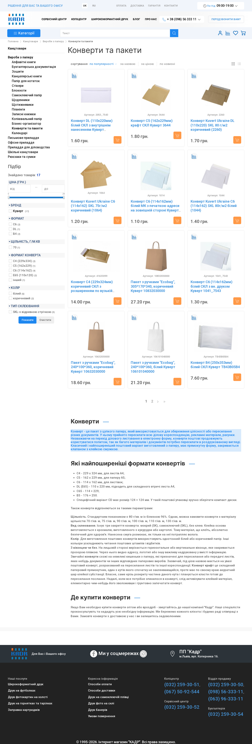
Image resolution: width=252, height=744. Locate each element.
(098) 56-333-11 (225, 691)
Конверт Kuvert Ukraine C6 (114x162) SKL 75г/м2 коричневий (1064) (93, 205)
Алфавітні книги (24, 62)
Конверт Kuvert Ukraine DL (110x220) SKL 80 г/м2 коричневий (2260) (212, 125)
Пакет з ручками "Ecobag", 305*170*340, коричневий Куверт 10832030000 (153, 286)
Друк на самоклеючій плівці (108, 697)
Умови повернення (101, 716)
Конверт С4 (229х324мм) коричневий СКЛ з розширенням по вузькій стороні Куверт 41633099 (92, 288)
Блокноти (19, 90)
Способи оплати (100, 684)
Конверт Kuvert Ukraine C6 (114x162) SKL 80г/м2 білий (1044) (214, 205)
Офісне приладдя (21, 142)
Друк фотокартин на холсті (28, 697)
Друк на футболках (21, 690)
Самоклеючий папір (27, 95)
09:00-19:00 (220, 5)
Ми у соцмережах (118, 653)
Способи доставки (101, 690)
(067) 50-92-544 (181, 691)
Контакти (171, 5)
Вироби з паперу (20, 57)
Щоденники (21, 100)
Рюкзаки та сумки (21, 157)
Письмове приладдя (23, 138)
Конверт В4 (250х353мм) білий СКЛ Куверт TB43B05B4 (215, 364)
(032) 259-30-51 (181, 684)
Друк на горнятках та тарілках (30, 703)
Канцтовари (17, 48)
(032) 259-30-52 (181, 707)
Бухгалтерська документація (34, 67)
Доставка (137, 5)
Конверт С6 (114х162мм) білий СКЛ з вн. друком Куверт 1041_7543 (212, 286)
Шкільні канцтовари (23, 152)
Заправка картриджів (24, 710)
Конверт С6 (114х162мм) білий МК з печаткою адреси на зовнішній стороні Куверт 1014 (155, 208)
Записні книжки (24, 114)
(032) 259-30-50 (225, 684)
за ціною (147, 64)
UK (84, 5)
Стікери (17, 86)
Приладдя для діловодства (29, 147)
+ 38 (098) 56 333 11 (181, 19)
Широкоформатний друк (25, 684)
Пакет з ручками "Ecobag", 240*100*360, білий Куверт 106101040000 (153, 366)
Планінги (18, 109)
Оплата (121, 5)
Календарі (19, 133)
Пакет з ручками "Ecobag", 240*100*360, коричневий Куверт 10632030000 (93, 366)
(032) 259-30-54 (225, 714)
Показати (27, 319)
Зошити (18, 71)
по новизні (167, 64)
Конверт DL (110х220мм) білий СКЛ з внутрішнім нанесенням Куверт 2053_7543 (92, 127)
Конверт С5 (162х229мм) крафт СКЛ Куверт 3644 (152, 123)
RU (94, 5)
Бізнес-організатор (26, 123)
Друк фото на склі (101, 703)
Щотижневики (22, 105)
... (36, 186)
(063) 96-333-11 (225, 699)
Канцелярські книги (27, 76)
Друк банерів (97, 710)
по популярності (102, 64)
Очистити (45, 319)
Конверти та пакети (27, 128)
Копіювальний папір (27, 119)
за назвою (127, 64)
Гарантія (154, 5)
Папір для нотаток (26, 81)
